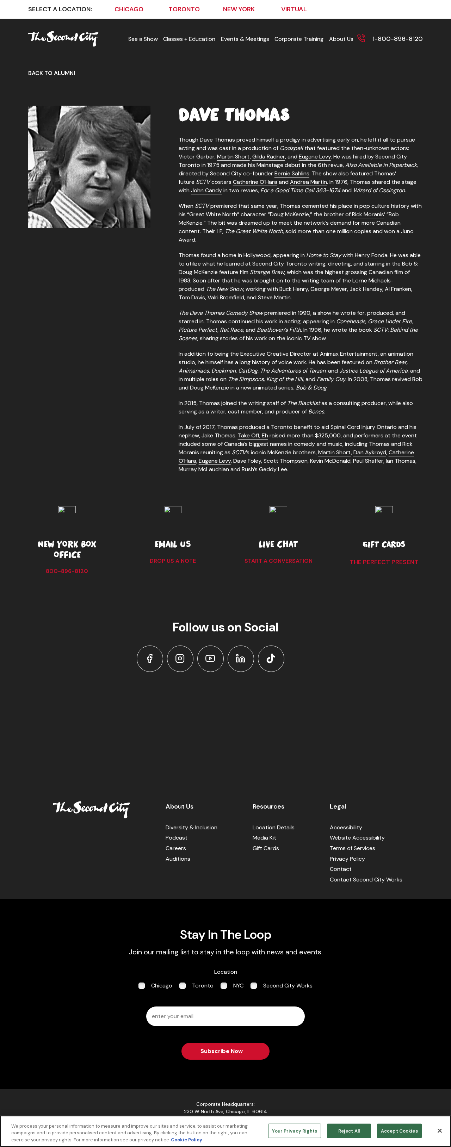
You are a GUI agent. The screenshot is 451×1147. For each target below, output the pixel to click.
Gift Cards (266, 848)
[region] (225, 1131)
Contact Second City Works (366, 879)
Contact (341, 869)
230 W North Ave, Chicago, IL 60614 (225, 1111)
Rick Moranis (368, 214)
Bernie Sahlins (291, 173)
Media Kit (264, 837)
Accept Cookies (399, 1131)
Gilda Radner (268, 156)
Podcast (176, 837)
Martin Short (233, 156)
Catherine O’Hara (255, 182)
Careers (176, 848)
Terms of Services (352, 848)
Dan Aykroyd (369, 452)
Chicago (161, 985)
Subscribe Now (221, 1051)
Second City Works (288, 985)
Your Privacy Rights (294, 1131)
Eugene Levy (315, 156)
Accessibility (346, 827)
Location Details (274, 827)
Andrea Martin (308, 182)
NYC (238, 985)
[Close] (439, 1130)
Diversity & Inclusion (191, 827)
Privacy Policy (347, 858)
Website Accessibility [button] (357, 837)
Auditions (178, 858)
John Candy (206, 190)
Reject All (349, 1131)
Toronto (203, 985)
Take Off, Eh (253, 435)
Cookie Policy (186, 1140)
